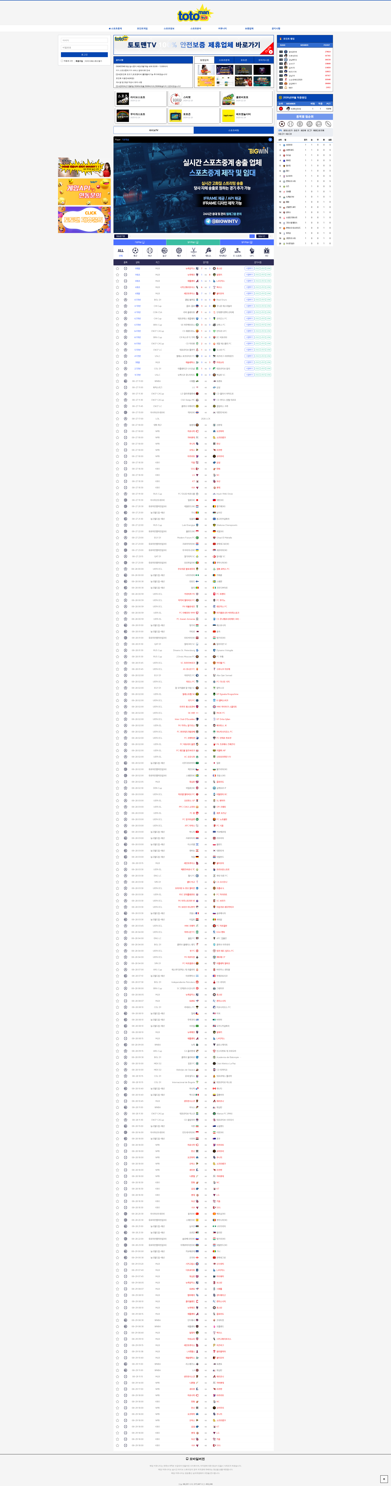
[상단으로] (384, 1479)
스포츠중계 (116, 28)
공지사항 (276, 28)
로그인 (84, 54)
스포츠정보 (169, 28)
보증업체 (249, 28)
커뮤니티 (222, 28)
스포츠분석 (195, 28)
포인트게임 (142, 28)
